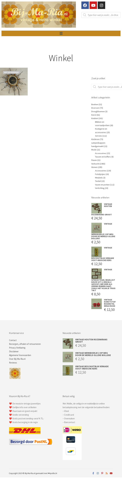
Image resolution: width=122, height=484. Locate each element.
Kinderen (95, 139)
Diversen (95, 108)
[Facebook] (85, 5)
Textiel (98, 181)
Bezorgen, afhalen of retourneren (25, 344)
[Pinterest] (102, 473)
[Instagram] (101, 5)
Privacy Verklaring (17, 347)
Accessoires (100, 153)
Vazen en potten (102, 184)
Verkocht (95, 163)
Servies (98, 135)
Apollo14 (53, 473)
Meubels (99, 177)
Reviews (13, 362)
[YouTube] (111, 473)
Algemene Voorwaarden (20, 355)
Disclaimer (14, 351)
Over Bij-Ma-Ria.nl (17, 358)
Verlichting (99, 188)
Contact (13, 340)
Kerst (93, 115)
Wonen (94, 167)
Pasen (94, 160)
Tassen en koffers (103, 156)
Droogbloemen (98, 111)
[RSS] (107, 473)
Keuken (94, 118)
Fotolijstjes (100, 174)
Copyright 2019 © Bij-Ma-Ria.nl (22, 473)
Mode (93, 149)
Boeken (94, 104)
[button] (61, 33)
